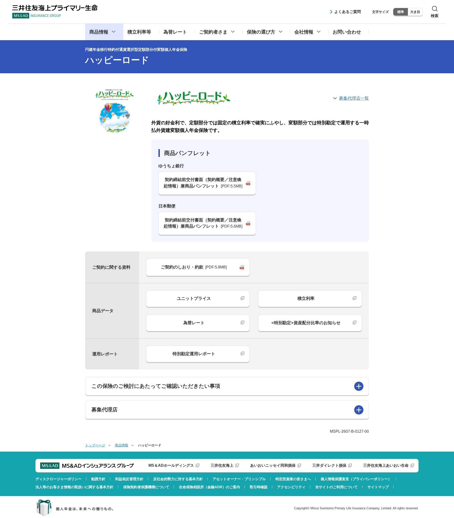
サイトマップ (378, 487)
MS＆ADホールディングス (171, 465)
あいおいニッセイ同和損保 (273, 465)
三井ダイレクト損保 (329, 465)
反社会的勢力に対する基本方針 (178, 479)
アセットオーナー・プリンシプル (239, 479)
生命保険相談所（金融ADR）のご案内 (209, 487)
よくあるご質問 (347, 12)
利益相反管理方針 (129, 479)
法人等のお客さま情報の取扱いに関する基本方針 (74, 487)
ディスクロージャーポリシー (58, 479)
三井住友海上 (222, 465)
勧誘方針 (98, 479)
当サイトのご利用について (336, 487)
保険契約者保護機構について (146, 487)
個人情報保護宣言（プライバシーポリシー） (356, 479)
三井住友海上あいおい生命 (386, 465)
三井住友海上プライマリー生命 (54, 11)
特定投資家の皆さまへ (293, 479)
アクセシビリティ (291, 487)
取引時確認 (258, 487)
